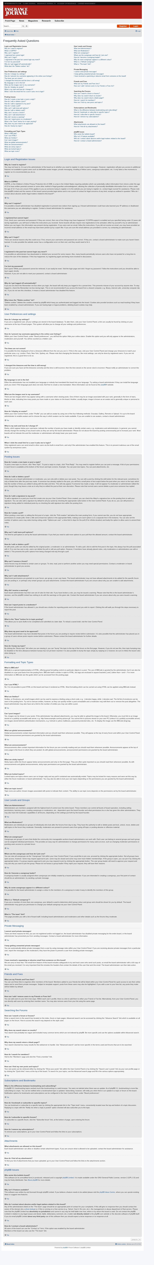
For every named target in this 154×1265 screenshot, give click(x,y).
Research (46, 21)
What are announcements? (13, 144)
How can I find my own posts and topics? (88, 102)
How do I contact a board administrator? (88, 141)
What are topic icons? (12, 151)
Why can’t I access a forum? (14, 112)
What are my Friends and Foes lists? (87, 84)
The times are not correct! (13, 78)
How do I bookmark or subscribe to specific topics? (92, 112)
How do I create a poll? (12, 106)
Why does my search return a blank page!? (89, 98)
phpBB (103, 385)
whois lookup (30, 1209)
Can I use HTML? (10, 136)
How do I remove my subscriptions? (86, 117)
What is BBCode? (10, 133)
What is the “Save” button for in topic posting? (20, 121)
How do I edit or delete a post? (15, 101)
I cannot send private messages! (85, 72)
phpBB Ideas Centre (107, 1192)
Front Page (10, 21)
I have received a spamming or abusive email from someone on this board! (100, 76)
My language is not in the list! (14, 83)
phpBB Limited (68, 1178)
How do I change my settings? (15, 74)
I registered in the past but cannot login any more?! (22, 60)
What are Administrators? (82, 48)
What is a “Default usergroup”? (84, 62)
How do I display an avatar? (14, 87)
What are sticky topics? (12, 147)
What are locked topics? (12, 149)
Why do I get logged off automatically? (17, 64)
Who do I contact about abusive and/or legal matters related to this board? (99, 138)
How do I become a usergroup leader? (87, 57)
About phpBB (33, 1180)
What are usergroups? (81, 53)
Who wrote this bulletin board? (84, 134)
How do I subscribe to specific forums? (87, 114)
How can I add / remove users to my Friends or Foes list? (94, 86)
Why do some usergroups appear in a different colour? (93, 60)
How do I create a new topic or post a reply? (19, 99)
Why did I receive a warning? (14, 117)
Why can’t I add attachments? (14, 115)
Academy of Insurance (66, 3)
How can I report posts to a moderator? (18, 119)
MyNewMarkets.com (13, 3)
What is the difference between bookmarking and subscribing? (95, 110)
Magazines (33, 21)
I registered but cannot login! (14, 55)
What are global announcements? (16, 142)
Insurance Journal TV (46, 3)
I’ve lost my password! (12, 62)
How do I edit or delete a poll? (14, 110)
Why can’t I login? (10, 57)
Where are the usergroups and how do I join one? (91, 55)
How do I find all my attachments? (86, 126)
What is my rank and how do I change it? (18, 89)
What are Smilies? (10, 138)
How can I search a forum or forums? (87, 93)
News (21, 21)
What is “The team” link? (82, 64)
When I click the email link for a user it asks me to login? (24, 91)
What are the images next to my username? (19, 85)
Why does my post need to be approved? (18, 124)
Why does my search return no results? (87, 96)
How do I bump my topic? (13, 126)
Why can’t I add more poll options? (16, 108)
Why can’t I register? (11, 53)
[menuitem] (16, 31)
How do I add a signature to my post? (17, 104)
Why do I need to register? (13, 48)
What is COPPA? (10, 51)
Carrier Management (86, 3)
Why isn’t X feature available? (84, 136)
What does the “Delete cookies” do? (16, 66)
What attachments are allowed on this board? (89, 124)
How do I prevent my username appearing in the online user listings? (28, 76)
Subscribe (59, 21)
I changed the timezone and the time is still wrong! (22, 80)
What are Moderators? (81, 51)
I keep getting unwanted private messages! (89, 74)
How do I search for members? (84, 100)
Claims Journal (29, 3)
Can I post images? (11, 140)
